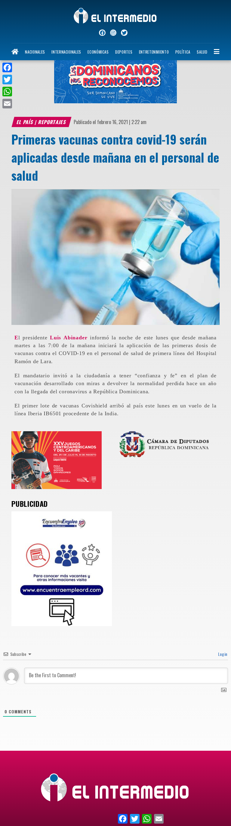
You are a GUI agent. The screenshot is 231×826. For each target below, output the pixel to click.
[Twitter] (7, 79)
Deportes (123, 52)
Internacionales (66, 52)
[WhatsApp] (7, 92)
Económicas (98, 52)
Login (222, 654)
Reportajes (52, 122)
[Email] (7, 104)
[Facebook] (7, 67)
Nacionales (35, 52)
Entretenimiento (154, 52)
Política (182, 52)
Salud (202, 52)
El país (25, 122)
